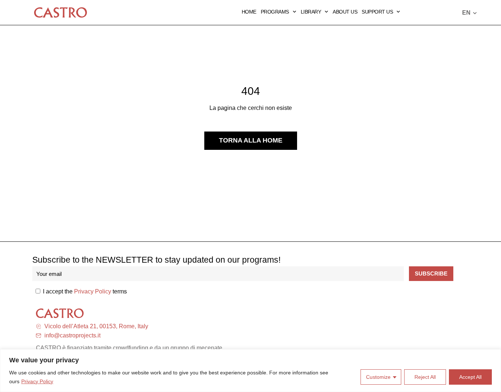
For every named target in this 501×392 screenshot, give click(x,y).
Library (311, 12)
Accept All (470, 377)
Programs (275, 12)
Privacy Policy (37, 381)
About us (345, 12)
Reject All (425, 377)
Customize (378, 377)
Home (249, 12)
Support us (377, 12)
